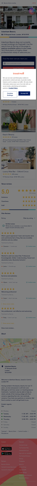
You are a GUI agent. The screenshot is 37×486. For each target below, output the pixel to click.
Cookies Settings (10, 94)
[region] (18, 84)
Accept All (24, 93)
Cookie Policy (13, 88)
